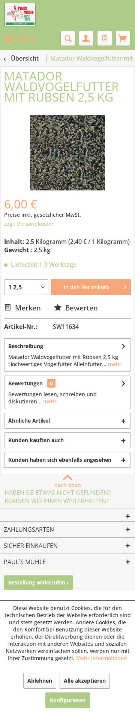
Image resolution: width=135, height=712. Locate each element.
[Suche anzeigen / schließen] (67, 38)
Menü (27, 38)
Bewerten (80, 308)
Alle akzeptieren (85, 680)
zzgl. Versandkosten (29, 223)
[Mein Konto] (86, 38)
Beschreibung (25, 346)
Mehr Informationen (101, 658)
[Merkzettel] (104, 38)
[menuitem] (20, 38)
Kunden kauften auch (36, 440)
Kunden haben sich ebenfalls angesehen (59, 459)
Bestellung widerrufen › (38, 582)
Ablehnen (39, 680)
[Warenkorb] (123, 38)
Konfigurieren (68, 700)
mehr (114, 364)
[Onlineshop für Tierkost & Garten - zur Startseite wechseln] (20, 15)
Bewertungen (25, 383)
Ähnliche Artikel (29, 420)
